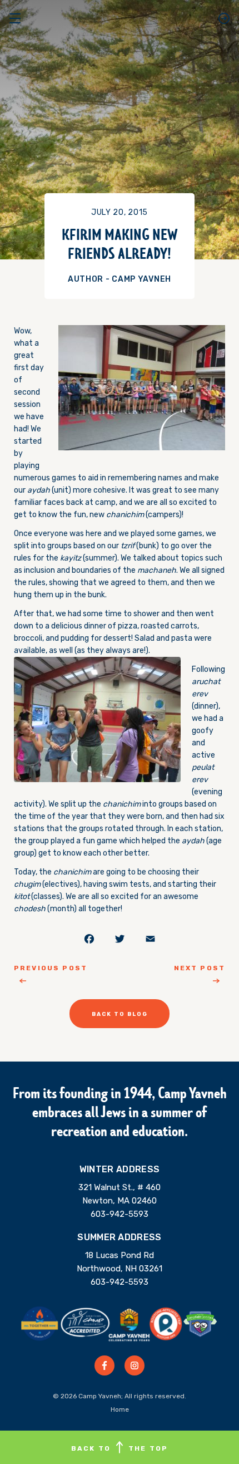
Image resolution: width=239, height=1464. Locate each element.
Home (120, 1409)
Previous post (50, 968)
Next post (199, 968)
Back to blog (120, 1014)
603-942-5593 (119, 1214)
